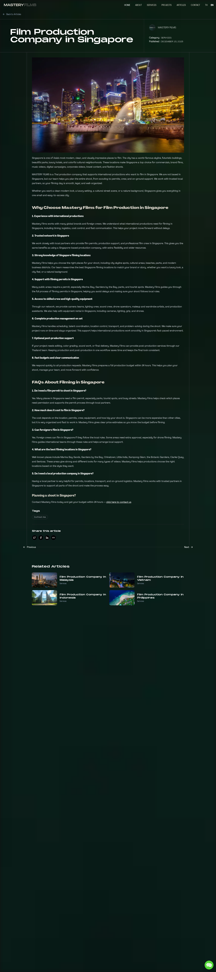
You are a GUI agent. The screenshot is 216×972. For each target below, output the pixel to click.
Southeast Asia (40, 517)
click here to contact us (118, 502)
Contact (195, 5)
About (138, 5)
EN (212, 5)
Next (186, 547)
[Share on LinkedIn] (47, 537)
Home (127, 5)
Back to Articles (13, 14)
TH (206, 5)
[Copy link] (53, 537)
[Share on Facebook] (40, 537)
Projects (166, 5)
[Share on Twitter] (34, 537)
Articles (181, 5)
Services (151, 5)
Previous (31, 547)
